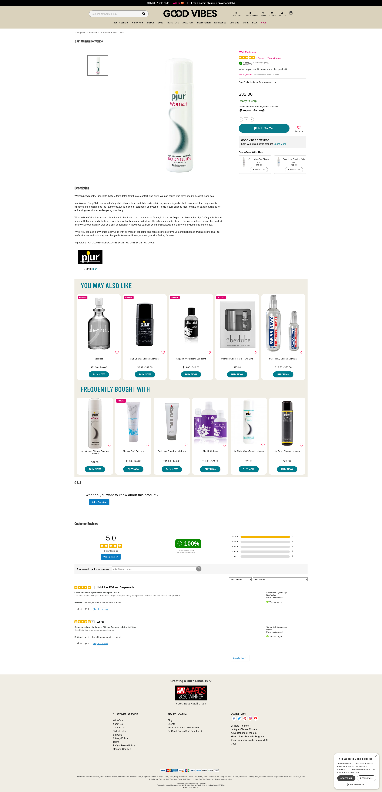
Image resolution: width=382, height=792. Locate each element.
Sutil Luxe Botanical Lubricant (172, 451)
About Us (118, 723)
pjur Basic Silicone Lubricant (287, 451)
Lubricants (94, 32)
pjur (94, 268)
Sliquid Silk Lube (210, 451)
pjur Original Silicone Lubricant (144, 358)
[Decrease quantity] (241, 119)
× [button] (376, 756)
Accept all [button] (346, 778)
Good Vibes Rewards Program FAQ (250, 740)
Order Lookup (120, 731)
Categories (80, 32)
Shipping (117, 734)
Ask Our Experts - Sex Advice (183, 727)
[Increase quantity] (252, 119)
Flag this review (100, 609)
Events (171, 723)
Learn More (280, 143)
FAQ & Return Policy (124, 745)
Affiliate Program (240, 725)
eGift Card (118, 720)
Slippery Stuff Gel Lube (133, 451)
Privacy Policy (120, 738)
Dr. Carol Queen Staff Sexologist (185, 731)
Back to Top (238, 658)
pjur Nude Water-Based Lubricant (248, 451)
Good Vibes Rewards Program (247, 736)
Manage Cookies (122, 748)
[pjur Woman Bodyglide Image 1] (179, 114)
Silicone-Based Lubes (113, 32)
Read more (354, 772)
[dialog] (356, 771)
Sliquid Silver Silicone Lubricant (191, 358)
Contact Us (119, 727)
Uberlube (98, 358)
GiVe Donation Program (244, 732)
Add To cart (266, 128)
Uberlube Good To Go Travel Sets (237, 358)
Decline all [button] (366, 778)
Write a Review (274, 58)
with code (165, 2)
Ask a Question (246, 74)
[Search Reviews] (198, 568)
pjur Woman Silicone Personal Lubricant (95, 452)
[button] (356, 784)
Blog (170, 720)
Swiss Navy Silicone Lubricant (283, 358)
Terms (116, 741)
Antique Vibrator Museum (244, 729)
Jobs (233, 743)
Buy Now (99, 374)
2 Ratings (260, 58)
